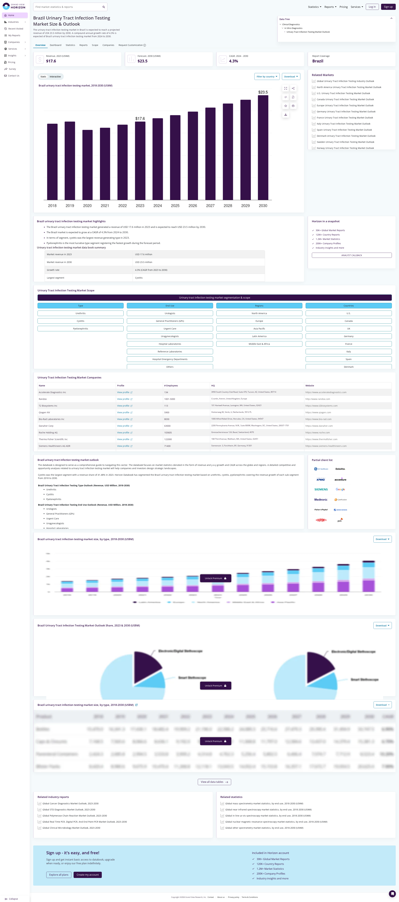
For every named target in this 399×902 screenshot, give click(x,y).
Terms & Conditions (250, 897)
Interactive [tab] (55, 76)
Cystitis (80, 320)
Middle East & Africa (259, 343)
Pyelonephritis (80, 328)
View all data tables (212, 782)
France (348, 343)
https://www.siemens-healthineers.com (326, 445)
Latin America (259, 336)
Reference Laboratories (170, 351)
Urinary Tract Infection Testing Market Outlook (308, 31)
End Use (170, 305)
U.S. (349, 313)
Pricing (344, 7)
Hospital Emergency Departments (169, 359)
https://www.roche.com (317, 432)
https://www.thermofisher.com (321, 439)
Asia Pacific (259, 328)
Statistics (313, 7)
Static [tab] (43, 76)
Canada (349, 320)
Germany (348, 336)
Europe (259, 320)
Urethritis (81, 313)
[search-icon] (104, 7)
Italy (348, 351)
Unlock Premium (214, 578)
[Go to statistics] (136, 704)
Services (356, 7)
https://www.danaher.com (319, 425)
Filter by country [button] (266, 76)
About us (221, 897)
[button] (290, 24)
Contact (211, 897)
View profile (123, 392)
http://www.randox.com (317, 398)
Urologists (170, 313)
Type (80, 305)
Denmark (348, 366)
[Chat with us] (392, 893)
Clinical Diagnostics (291, 24)
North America (259, 313)
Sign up (388, 6)
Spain (349, 359)
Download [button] (290, 76)
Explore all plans (58, 874)
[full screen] (285, 88)
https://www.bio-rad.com (318, 419)
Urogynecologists (170, 336)
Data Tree (284, 19)
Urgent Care (170, 328)
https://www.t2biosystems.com (321, 405)
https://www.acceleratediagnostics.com (325, 392)
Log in (372, 6)
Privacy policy (233, 897)
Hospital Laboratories (170, 343)
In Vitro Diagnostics (293, 28)
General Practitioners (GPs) (170, 320)
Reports (329, 7)
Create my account (88, 874)
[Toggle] (280, 24)
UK (348, 328)
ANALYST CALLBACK (351, 255)
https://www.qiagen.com (318, 412)
